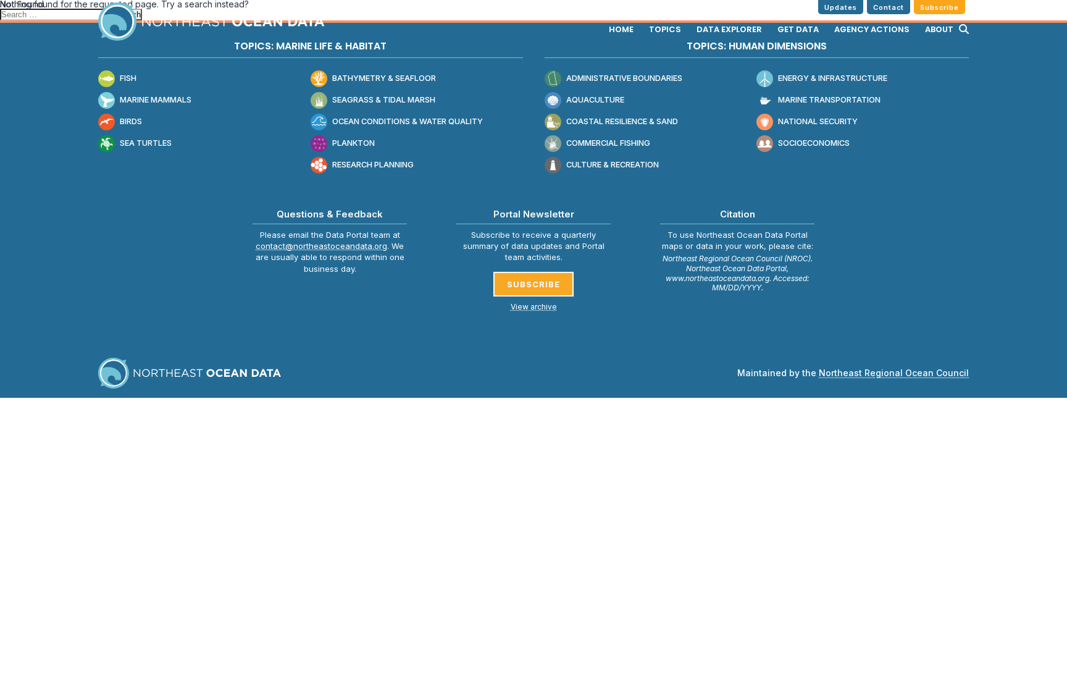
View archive (534, 306)
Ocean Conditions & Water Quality (407, 121)
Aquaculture (595, 99)
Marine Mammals (155, 99)
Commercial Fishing (608, 143)
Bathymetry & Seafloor (384, 78)
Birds (131, 121)
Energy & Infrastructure (832, 78)
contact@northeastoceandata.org (321, 246)
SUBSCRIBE (533, 284)
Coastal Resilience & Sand (622, 121)
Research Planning (373, 164)
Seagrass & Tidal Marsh (383, 99)
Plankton (353, 143)
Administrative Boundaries (624, 78)
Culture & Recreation (612, 164)
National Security (818, 121)
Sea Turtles (146, 143)
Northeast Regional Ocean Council (894, 373)
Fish (128, 78)
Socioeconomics (814, 143)
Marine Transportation (829, 99)
